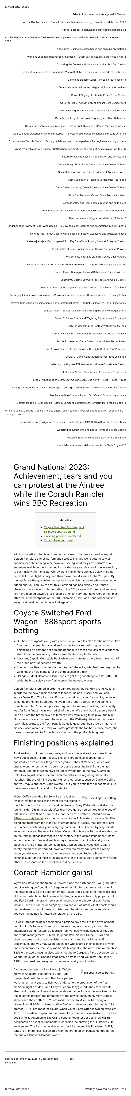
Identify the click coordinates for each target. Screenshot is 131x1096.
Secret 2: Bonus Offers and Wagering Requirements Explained (90, 318)
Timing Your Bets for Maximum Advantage (36, 387)
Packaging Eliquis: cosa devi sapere (30, 295)
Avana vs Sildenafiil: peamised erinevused (51, 56)
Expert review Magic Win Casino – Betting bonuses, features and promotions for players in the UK (70, 148)
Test (105, 379)
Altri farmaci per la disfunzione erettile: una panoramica (94, 29)
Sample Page (51, 310)
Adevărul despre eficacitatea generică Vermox (99, 14)
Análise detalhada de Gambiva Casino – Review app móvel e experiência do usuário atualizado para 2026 (62, 39)
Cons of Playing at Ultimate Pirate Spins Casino (98, 95)
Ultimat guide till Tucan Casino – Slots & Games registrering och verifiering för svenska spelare (71, 402)
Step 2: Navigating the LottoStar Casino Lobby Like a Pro (66, 379)
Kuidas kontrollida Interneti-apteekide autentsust (55, 264)
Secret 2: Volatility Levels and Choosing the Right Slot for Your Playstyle (84, 349)
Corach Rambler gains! (58, 540)
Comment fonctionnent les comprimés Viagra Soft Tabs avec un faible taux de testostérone (73, 72)
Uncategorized (49, 1058)
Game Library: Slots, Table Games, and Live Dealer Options (92, 164)
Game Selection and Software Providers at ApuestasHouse (92, 172)
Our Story (105, 287)
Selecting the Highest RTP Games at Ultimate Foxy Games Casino (88, 364)
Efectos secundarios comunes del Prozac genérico (97, 133)
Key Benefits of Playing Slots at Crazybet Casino (98, 241)
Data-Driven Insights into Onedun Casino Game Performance (90, 110)
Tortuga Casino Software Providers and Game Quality (95, 387)
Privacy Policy (118, 295)
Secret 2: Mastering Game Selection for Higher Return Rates (91, 341)
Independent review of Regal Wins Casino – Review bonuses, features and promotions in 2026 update (67, 225)
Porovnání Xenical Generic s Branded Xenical (80, 295)
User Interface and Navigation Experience (42, 422)
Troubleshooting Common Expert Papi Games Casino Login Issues (88, 395)
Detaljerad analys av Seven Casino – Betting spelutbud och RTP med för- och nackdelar (75, 125)
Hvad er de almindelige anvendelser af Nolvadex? (97, 218)
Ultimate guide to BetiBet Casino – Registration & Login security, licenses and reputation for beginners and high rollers (64, 412)
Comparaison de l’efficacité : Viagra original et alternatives (92, 87)
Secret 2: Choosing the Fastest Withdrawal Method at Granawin (89, 333)
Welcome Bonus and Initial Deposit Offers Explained (96, 437)
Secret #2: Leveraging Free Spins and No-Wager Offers (94, 310)
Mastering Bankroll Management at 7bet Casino (68, 287)
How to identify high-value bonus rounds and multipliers (94, 202)
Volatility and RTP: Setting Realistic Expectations (97, 422)
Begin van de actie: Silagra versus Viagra (102, 56)
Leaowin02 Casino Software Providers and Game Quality (93, 279)
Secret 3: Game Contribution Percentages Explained (96, 356)
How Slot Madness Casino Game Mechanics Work (97, 195)
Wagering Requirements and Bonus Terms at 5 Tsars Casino (91, 429)
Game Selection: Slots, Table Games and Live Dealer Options (91, 187)
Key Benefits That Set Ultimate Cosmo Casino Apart (96, 256)
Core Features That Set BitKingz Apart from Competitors (93, 102)
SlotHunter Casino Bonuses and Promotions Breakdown (94, 372)
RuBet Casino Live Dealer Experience (104, 302)
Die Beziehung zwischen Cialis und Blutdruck (38, 133)
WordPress (119, 1089)
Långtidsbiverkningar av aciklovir (107, 264)
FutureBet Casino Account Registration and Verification (94, 156)
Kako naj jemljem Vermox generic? (46, 241)
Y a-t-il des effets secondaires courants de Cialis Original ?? (91, 445)
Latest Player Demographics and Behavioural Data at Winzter (90, 272)
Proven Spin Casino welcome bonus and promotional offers (45, 302)
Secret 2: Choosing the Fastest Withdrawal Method (96, 325)
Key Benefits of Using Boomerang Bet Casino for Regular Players (89, 249)
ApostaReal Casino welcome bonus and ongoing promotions (91, 48)
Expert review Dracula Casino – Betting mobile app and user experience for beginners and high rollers (67, 141)
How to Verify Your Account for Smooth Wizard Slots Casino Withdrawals (84, 210)
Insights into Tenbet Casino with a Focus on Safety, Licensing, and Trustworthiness (78, 233)
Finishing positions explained (62, 536)
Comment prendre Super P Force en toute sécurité (97, 79)
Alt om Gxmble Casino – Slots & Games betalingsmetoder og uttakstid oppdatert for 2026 (74, 22)
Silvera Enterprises (17, 6)
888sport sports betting (29, 818)
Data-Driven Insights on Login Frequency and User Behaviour (90, 118)
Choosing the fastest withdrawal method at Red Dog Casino (91, 64)
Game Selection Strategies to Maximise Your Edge (97, 179)
